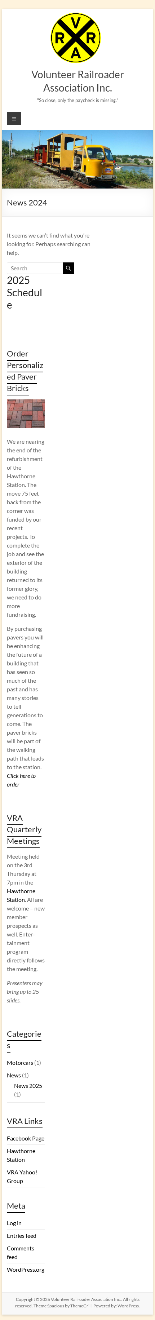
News (14, 1075)
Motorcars (20, 1062)
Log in (14, 1222)
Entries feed (21, 1235)
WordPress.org (25, 1269)
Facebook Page (25, 1138)
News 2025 (28, 1085)
